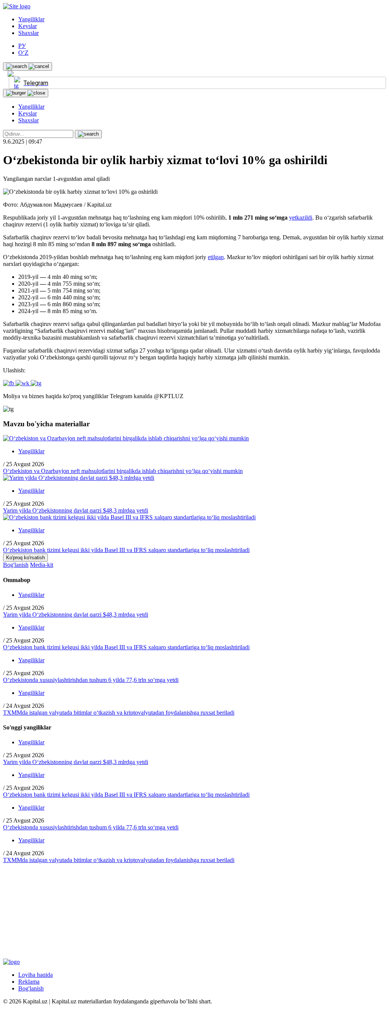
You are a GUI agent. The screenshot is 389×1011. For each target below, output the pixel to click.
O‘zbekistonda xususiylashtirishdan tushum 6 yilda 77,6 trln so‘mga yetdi (91, 680)
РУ (22, 46)
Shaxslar (28, 33)
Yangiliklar (31, 19)
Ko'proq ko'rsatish (25, 557)
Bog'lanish (15, 565)
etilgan (216, 257)
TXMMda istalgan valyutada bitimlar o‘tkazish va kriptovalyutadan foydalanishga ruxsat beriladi (118, 712)
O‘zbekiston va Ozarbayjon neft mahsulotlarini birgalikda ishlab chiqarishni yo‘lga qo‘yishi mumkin (123, 471)
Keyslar (27, 26)
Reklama (29, 981)
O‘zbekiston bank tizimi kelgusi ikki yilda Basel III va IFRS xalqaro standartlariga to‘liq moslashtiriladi (126, 550)
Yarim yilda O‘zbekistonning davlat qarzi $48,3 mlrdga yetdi (75, 510)
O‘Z (23, 52)
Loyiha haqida (35, 974)
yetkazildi (300, 217)
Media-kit (41, 565)
